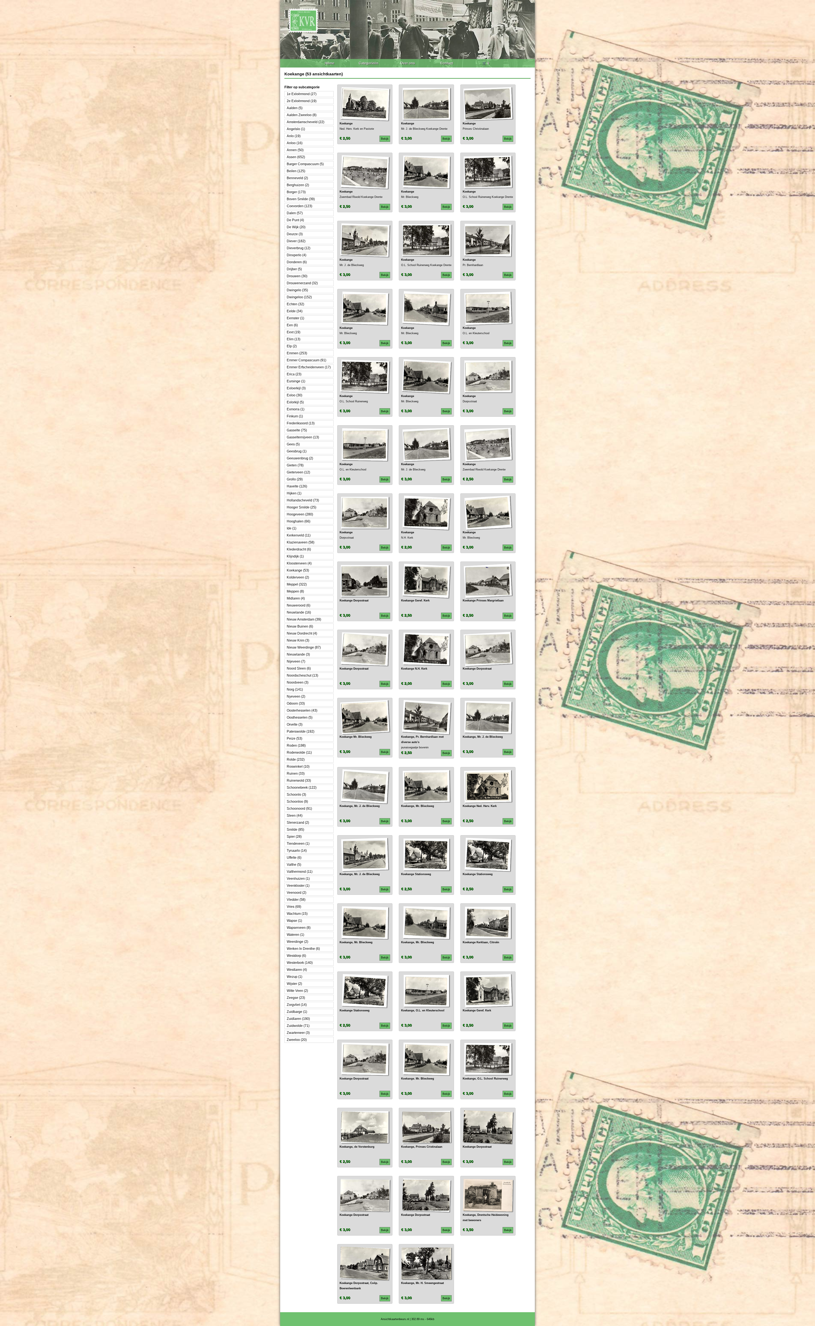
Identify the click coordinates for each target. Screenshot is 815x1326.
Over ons (407, 63)
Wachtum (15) (297, 913)
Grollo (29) (295, 479)
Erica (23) (294, 374)
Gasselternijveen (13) (303, 437)
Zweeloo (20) (297, 1040)
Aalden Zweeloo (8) (301, 115)
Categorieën (368, 63)
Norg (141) (295, 689)
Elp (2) (292, 346)
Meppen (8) (295, 591)
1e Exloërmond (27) (301, 94)
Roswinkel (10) (298, 766)
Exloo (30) (294, 395)
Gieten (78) (295, 465)
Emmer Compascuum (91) (306, 360)
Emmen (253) (297, 353)
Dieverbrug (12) (298, 248)
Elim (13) (293, 339)
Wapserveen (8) (299, 927)
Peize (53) (294, 738)
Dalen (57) (295, 213)
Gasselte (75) (297, 430)
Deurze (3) (295, 234)
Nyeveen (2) (296, 696)
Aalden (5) (294, 108)
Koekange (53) (298, 570)
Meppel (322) (297, 584)
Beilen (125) (296, 171)
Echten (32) (295, 304)
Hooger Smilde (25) (301, 507)
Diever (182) (296, 241)
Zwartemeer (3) (298, 1033)
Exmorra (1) (295, 409)
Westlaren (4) (297, 969)
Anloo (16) (294, 143)
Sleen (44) (294, 815)
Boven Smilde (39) (301, 199)
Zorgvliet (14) (297, 1004)
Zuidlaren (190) (298, 1019)
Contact (446, 63)
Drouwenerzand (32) (302, 283)
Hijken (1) (294, 493)
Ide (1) (291, 528)
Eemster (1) (295, 318)
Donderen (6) (297, 262)
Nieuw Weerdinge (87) (304, 647)
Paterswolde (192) (300, 731)
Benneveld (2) (297, 178)
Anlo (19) (294, 136)
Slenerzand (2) (298, 822)
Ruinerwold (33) (299, 780)
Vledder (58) (296, 899)
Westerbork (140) (300, 962)
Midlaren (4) (296, 598)
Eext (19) (293, 332)
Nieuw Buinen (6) (300, 626)
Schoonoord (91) (299, 808)
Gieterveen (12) (298, 472)
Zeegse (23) (296, 997)
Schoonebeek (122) (301, 787)
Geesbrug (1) (296, 451)
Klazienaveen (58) (300, 542)
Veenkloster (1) (298, 885)
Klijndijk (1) (295, 556)
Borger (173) (296, 192)
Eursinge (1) (296, 381)
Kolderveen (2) (298, 577)
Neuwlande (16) (299, 612)
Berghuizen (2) (298, 185)
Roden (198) (296, 745)
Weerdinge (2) (297, 941)
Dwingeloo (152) (299, 297)
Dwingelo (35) (297, 290)
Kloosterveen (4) (299, 563)
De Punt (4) (295, 220)
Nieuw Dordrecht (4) (302, 633)
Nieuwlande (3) (298, 654)
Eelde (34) (294, 311)
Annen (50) (295, 150)
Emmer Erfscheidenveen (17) (309, 367)
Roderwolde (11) (299, 752)
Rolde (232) (296, 759)
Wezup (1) (294, 976)
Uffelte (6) (294, 857)
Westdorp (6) (296, 955)
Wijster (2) (294, 983)
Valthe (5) (294, 864)
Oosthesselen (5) (299, 717)
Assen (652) (296, 157)
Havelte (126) (297, 486)
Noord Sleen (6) (299, 668)
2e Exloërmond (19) (301, 101)
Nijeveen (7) (296, 661)
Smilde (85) (295, 829)
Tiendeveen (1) (298, 843)
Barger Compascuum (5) (305, 164)
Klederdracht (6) (299, 549)
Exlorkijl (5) (295, 402)
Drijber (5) (294, 269)
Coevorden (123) (299, 206)
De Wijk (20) (296, 227)
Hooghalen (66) (298, 521)
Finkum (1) (295, 416)
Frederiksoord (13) (301, 423)
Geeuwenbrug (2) (300, 458)
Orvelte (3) (294, 724)
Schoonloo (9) (297, 801)
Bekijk (385, 138)
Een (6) (292, 325)
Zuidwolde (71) (298, 1026)
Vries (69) (294, 906)
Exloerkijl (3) (296, 388)
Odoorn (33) (296, 703)
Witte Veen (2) (297, 990)
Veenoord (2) (296, 892)
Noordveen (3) (297, 682)
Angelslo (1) (296, 129)
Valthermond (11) (299, 871)
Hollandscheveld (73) (303, 500)
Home (329, 63)
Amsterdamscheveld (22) (305, 122)
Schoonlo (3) (296, 794)
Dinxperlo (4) (296, 255)
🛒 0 (485, 63)
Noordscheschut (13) (302, 675)
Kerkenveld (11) (299, 535)
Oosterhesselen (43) (302, 710)
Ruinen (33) (296, 773)
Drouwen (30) (297, 276)
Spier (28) (294, 836)
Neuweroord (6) (298, 605)
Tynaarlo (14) (297, 850)
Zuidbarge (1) (297, 1012)
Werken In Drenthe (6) (303, 948)
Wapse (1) (294, 920)
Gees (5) (293, 444)
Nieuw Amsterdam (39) (304, 619)
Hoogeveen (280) (300, 514)
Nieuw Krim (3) (298, 640)
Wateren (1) (295, 934)
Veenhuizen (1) (298, 878)
